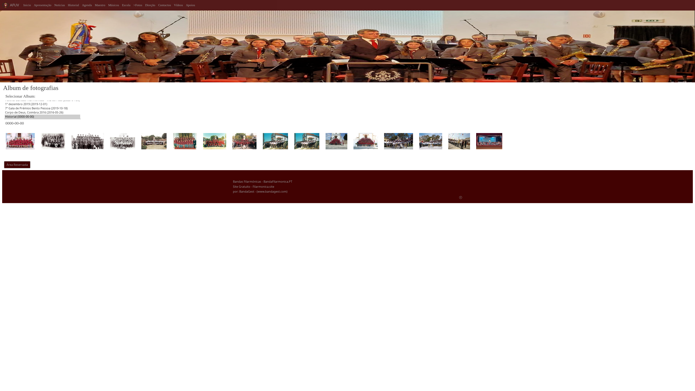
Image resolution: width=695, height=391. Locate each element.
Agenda (87, 5)
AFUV (14, 5)
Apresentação (42, 5)
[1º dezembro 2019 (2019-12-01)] (42, 104)
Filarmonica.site (263, 187)
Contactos (164, 5)
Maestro (100, 5)
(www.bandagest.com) (272, 192)
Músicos (113, 5)
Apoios (190, 5)
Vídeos (178, 5)
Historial (73, 5)
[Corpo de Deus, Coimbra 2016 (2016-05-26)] (42, 112)
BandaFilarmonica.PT (278, 182)
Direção (150, 5)
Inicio (27, 5)
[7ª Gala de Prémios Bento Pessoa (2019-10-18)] (42, 108)
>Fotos (137, 5)
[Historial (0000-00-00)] (42, 117)
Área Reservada (17, 165)
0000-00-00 (14, 123)
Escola (126, 5)
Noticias (59, 5)
